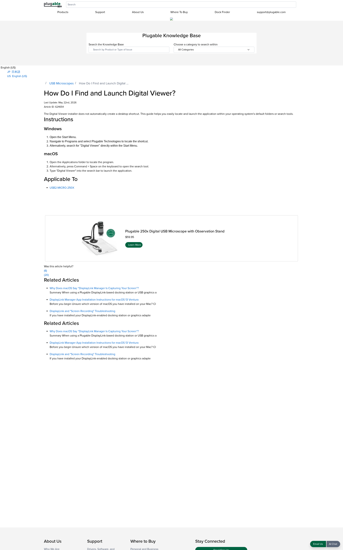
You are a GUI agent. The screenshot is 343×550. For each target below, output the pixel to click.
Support (100, 12)
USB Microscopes (61, 83)
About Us (138, 12)
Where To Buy (179, 12)
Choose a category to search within (196, 44)
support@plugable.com (271, 12)
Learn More (134, 244)
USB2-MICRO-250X (62, 188)
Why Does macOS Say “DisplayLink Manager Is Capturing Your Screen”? (94, 288)
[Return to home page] (53, 4)
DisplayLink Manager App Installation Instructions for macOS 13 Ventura (94, 299)
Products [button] (62, 12)
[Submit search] (298, 4)
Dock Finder (222, 12)
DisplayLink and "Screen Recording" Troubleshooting (82, 311)
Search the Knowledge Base (106, 44)
